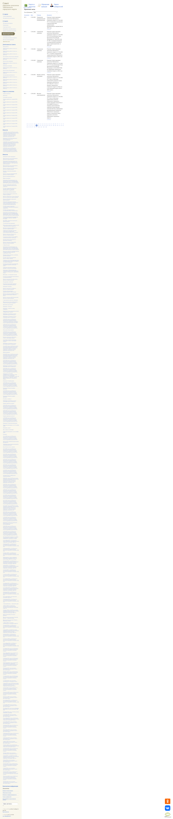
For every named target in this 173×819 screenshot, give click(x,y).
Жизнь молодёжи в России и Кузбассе (9, 614)
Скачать (49, 29)
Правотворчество (27, 7)
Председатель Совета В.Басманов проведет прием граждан (10, 158)
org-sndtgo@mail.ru (7, 816)
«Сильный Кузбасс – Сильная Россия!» (11, 603)
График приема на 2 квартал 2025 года (10, 112)
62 (42, 124)
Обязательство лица (7, 792)
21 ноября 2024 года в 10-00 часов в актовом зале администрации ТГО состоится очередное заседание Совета (10, 648)
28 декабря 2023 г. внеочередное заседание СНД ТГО (10, 596)
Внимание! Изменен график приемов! (9, 388)
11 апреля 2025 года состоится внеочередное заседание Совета (10, 680)
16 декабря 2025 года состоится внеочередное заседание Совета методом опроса (10, 721)
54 (27, 124)
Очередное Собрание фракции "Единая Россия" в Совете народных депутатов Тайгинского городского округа (11, 270)
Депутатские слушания (8, 61)
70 (57, 124)
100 (39, 127)
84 (46, 125)
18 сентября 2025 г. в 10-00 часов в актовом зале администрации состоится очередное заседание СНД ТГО (11, 700)
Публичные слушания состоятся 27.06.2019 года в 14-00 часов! (9, 316)
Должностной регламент (8, 790)
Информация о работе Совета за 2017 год (10, 58)
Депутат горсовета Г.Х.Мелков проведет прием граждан (9, 288)
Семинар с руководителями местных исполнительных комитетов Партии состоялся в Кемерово (11, 260)
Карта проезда (6, 811)
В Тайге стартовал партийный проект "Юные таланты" (9, 257)
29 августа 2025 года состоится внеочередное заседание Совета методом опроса (10, 696)
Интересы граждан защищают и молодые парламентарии (10, 227)
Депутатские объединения (8, 70)
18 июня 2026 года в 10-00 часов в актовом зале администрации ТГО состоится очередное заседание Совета (10, 763)
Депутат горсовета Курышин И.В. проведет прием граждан (10, 173)
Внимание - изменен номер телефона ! (9, 308)
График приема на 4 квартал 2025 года (10, 118)
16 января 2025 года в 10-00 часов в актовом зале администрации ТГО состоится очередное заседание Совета (10, 658)
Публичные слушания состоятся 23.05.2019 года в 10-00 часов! (9, 313)
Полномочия (5, 25)
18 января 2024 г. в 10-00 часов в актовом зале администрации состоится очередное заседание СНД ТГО (11, 592)
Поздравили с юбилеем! (8, 281)
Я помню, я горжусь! (7, 398)
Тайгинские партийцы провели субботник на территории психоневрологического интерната (10, 230)
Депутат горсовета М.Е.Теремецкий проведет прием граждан (10, 297)
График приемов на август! (9, 416)
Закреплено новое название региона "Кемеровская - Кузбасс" (11, 311)
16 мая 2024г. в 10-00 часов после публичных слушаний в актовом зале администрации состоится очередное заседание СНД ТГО (11, 629)
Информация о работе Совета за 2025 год (10, 87)
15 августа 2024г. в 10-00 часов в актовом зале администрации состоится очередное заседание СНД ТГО (11, 638)
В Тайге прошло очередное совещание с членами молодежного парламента (10, 206)
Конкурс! (5, 434)
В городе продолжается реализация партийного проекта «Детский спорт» (10, 263)
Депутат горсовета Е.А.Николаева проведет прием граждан (10, 168)
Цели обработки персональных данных (9, 799)
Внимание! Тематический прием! (10, 423)
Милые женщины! (6, 178)
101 (41, 127)
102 (43, 127)
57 (32, 124)
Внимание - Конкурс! (7, 306)
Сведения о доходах (7, 97)
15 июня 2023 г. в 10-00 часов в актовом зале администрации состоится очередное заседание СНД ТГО (11, 569)
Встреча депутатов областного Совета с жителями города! (9, 337)
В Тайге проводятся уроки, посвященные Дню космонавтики (10, 209)
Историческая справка (8, 23)
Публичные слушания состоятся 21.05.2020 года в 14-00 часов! (9, 400)
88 (53, 125)
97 (32, 127)
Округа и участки (6, 93)
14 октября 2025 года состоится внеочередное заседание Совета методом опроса (10, 704)
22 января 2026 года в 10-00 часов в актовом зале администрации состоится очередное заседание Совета (10, 725)
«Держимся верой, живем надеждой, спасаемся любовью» (11, 444)
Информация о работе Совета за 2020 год (10, 72)
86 (49, 125)
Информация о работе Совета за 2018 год (10, 63)
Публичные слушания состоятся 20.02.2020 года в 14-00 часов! (9, 365)
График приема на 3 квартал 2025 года (10, 115)
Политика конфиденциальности (9, 794)
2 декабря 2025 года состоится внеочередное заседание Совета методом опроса (10, 714)
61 (40, 124)
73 (63, 124)
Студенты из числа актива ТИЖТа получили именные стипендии (10, 236)
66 (49, 124)
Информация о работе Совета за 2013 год (10, 48)
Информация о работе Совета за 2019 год (10, 67)
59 (36, 124)
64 (46, 124)
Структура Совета (7, 27)
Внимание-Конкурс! (7, 286)
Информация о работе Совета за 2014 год (10, 51)
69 (55, 124)
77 (32, 125)
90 (57, 125)
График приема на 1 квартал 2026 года (10, 120)
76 (30, 125)
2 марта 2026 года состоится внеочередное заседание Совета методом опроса (10, 741)
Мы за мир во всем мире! (8, 429)
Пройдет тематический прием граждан (9, 171)
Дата (32, 15)
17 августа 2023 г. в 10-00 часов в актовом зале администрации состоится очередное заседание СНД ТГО (11, 574)
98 (34, 127)
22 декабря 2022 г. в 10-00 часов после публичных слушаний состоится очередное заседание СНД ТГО (11, 540)
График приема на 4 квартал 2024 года (10, 107)
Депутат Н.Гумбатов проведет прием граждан (9, 199)
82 (42, 125)
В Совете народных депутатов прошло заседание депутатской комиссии (10, 184)
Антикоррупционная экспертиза (10, 37)
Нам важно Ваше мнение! (8, 329)
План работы (5, 46)
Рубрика (39, 15)
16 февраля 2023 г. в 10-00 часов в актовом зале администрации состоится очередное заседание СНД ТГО (11, 548)
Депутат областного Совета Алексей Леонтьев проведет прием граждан (11, 196)
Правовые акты (6, 41)
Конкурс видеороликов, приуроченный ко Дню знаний (9, 291)
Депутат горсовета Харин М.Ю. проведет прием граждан (9, 242)
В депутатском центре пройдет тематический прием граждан (10, 283)
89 (55, 125)
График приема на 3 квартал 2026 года (10, 123)
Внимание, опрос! (7, 427)
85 (48, 125)
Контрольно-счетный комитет (9, 28)
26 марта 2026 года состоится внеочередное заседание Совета (10, 753)
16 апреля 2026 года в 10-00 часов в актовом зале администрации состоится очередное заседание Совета (10, 748)
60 (38, 124)
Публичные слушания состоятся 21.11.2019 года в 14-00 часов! (9, 343)
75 (29, 125)
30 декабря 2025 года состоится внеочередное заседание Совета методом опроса (10, 729)
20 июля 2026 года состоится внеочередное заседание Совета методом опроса (10, 781)
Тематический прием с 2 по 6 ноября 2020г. (10, 431)
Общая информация (7, 16)
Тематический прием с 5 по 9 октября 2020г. (11, 425)
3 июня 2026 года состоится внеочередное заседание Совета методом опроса (10, 768)
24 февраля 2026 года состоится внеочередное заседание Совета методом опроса (10, 737)
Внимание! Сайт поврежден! (9, 156)
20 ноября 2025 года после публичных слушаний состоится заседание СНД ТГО (11, 708)
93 (63, 125)
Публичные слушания (7, 65)
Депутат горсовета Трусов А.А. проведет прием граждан (9, 234)
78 (34, 125)
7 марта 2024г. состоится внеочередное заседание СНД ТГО (10, 622)
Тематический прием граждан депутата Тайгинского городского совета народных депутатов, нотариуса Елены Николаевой (10, 201)
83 (44, 125)
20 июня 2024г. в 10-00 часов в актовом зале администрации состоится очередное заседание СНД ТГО (11, 634)
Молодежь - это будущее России (10, 274)
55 (29, 124)
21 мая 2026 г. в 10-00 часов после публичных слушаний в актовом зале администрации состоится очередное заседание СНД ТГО (11, 755)
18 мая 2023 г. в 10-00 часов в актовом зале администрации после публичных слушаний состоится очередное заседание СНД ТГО (10, 565)
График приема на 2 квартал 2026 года (10, 126)
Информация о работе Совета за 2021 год (10, 76)
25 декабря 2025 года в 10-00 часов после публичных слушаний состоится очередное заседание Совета (11, 718)
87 (51, 125)
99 (36, 127)
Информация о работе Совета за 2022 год (10, 79)
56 (30, 124)
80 (38, 125)
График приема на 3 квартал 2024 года (10, 104)
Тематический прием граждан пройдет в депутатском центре (9, 267)
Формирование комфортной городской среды (9, 475)
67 (51, 124)
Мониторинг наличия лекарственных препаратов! (11, 441)
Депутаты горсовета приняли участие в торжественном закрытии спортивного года (11, 251)
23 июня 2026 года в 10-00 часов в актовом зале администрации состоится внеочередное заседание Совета (10, 771)
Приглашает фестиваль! (8, 304)
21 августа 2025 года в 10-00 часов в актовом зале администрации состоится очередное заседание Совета (10, 692)
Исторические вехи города (9, 18)
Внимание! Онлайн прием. (8, 380)
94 (27, 127)
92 (61, 125)
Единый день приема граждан (9, 191)
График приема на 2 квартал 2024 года (10, 101)
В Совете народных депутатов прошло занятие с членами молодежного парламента (9, 188)
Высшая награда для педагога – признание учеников (9, 239)
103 (46, 127)
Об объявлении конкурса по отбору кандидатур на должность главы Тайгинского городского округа (10, 536)
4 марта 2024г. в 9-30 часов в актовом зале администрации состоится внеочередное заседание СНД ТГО (10, 605)
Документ (49, 15)
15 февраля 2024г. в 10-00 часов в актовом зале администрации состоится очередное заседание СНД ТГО (11, 599)
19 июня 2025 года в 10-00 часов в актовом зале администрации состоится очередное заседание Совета (10, 687)
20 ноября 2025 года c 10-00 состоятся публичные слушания (11, 711)
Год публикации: (30, 12)
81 (40, 125)
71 (59, 124)
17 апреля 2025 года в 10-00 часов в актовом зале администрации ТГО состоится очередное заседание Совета (10, 676)
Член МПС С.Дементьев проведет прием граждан (10, 220)
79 (36, 125)
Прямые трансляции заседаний (9, 30)
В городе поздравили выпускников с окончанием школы (11, 276)
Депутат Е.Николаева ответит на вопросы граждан (10, 193)
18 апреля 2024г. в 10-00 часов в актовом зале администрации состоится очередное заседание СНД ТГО (11, 625)
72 (61, 124)
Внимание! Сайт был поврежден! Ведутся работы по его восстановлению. (10, 138)
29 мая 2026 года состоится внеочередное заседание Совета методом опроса (10, 760)
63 (44, 124)
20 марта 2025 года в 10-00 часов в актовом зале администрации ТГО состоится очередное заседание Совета (10, 671)
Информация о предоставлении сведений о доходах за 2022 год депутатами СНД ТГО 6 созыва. (10, 557)
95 (29, 127)
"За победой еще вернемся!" (9, 223)
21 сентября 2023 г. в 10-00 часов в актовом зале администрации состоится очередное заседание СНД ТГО (11, 578)
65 (48, 124)
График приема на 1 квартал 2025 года (10, 110)
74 (27, 125)
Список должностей (7, 796)
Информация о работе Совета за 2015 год (10, 53)
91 (59, 125)
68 (53, 124)
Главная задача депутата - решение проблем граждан (10, 254)
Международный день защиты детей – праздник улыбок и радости (11, 225)
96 (30, 127)
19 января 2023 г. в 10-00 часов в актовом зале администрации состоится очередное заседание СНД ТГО (11, 544)
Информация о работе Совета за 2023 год (10, 82)
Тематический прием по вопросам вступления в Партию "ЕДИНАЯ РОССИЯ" (10, 217)
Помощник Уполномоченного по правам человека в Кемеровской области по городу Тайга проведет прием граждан (10, 161)
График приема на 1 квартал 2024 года (10, 99)
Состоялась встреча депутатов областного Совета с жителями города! (9, 339)
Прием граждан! (6, 352)
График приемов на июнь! (8, 403)
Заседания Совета (7, 35)
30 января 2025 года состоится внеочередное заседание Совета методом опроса (10, 668)
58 (34, 124)
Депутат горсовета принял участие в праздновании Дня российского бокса (10, 293)
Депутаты (5, 95)
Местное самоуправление (8, 39)
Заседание (26, 15)
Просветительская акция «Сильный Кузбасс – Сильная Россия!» (10, 617)
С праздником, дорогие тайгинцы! (10, 300)
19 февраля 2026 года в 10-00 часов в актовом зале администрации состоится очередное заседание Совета (11, 733)
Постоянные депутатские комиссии (10, 56)
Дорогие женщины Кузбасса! (9, 176)
